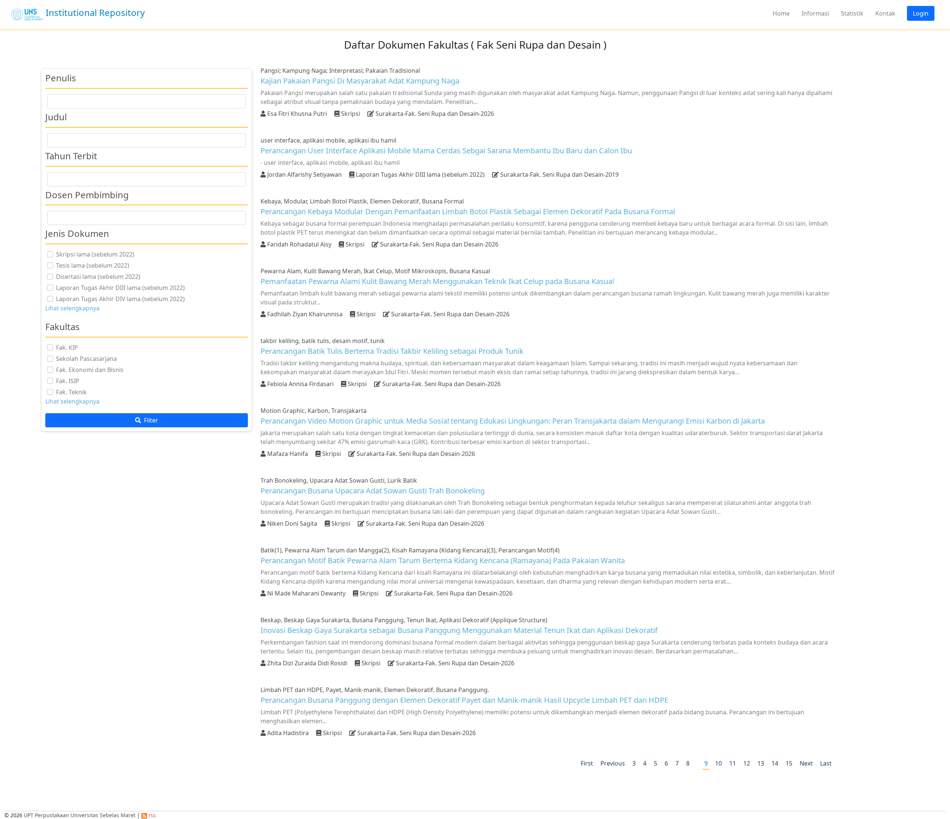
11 (732, 763)
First (587, 763)
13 (760, 763)
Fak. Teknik (71, 392)
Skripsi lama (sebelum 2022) (95, 254)
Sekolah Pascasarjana (86, 359)
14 (775, 763)
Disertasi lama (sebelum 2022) (98, 277)
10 (718, 763)
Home (781, 13)
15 (789, 763)
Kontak (885, 13)
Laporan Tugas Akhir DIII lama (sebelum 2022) (120, 288)
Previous (612, 763)
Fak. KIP (67, 347)
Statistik (852, 13)
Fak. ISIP (67, 381)
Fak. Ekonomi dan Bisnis (90, 370)
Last (826, 763)
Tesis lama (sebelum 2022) (92, 265)
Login (920, 13)
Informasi (815, 13)
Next (806, 763)
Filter (150, 420)
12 (746, 763)
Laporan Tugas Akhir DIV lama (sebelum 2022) (120, 299)
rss (151, 815)
